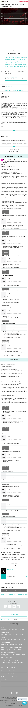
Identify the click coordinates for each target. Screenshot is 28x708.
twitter (5, 606)
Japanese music (4, 629)
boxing (2, 649)
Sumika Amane (8, 57)
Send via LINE (14, 606)
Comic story (11, 634)
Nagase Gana (12, 64)
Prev (2, 28)
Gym (10, 654)
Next (26, 28)
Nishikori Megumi (21, 62)
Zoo (13, 654)
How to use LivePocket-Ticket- (8, 671)
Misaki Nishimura (19, 64)
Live (12, 641)
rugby (11, 647)
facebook (9, 606)
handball (19, 649)
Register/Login (24, 1)
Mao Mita (11, 59)
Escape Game (11, 655)
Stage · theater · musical (10, 594)
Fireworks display (20, 660)
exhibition (19, 639)
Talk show (7, 641)
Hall (14, 595)
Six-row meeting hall (9, 77)
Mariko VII (24, 66)
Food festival (14, 662)
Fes (16, 629)
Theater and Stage (5, 632)
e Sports (14, 649)
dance (14, 636)
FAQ (2, 688)
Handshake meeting (11, 639)
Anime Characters (5, 642)
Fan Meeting (3, 639)
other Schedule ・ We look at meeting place (14, 90)
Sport (2, 646)
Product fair (3, 660)
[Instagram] (17, 693)
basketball (3, 650)
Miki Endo (23, 61)
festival (14, 660)
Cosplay (6, 657)
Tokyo (15, 77)
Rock (10, 629)
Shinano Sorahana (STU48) (15, 61)
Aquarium (18, 654)
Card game (23, 654)
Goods (15, 641)
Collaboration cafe (4, 644)
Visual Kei (10, 631)
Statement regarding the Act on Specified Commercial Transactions (14, 684)
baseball (2, 647)
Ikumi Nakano (14, 62)
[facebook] (14, 693)
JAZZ (23, 629)
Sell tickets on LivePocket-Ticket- (8, 673)
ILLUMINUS (9, 86)
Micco (20, 66)
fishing (5, 655)
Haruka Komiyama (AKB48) (18, 57)
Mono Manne (8, 636)
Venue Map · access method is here (16, 82)
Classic (5, 631)
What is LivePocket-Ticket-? (8, 667)
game (2, 655)
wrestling (21, 647)
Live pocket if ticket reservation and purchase (5, 1)
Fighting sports (8, 649)
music (2, 627)
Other (14, 631)
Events (2, 594)
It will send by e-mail (18, 606)
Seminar (8, 662)
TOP (1, 619)
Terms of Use (4, 680)
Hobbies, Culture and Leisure (8, 652)
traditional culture (19, 634)
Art (18, 662)
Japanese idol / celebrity (22, 594)
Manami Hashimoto (15, 66)
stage (2, 634)
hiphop (19, 629)
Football (7, 647)
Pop (13, 629)
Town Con (3, 662)
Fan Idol (3, 637)
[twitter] (10, 693)
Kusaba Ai (15, 59)
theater (6, 634)
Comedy (2, 636)
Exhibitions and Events (6, 659)
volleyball (16, 647)
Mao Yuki (8, 66)
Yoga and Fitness (4, 654)
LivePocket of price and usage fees (9, 676)
